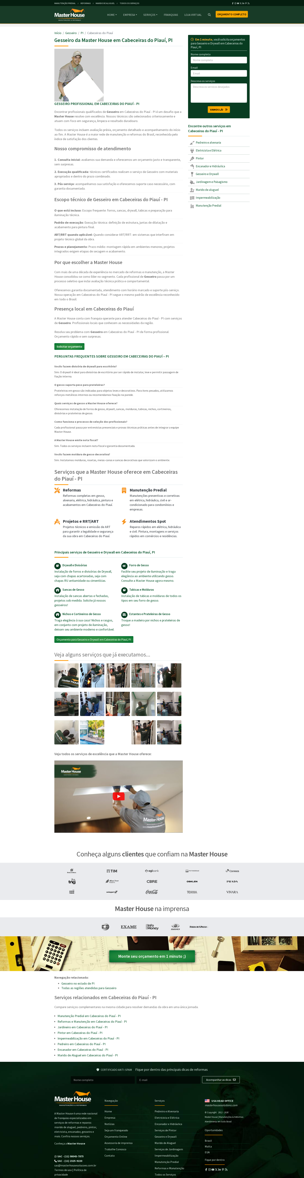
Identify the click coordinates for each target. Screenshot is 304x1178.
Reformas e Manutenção (169, 1168)
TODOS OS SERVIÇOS (129, 3)
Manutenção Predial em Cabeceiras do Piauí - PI (89, 1016)
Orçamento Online (115, 1136)
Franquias (171, 15)
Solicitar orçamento (69, 346)
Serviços (149, 15)
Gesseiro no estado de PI (77, 983)
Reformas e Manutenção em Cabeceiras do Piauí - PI (92, 1021)
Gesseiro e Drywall (207, 174)
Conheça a (69, 1143)
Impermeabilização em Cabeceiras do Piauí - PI (88, 1038)
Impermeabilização (207, 198)
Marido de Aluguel (165, 1143)
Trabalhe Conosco (115, 1149)
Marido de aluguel (207, 190)
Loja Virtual (193, 15)
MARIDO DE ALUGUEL (105, 3)
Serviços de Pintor (165, 1130)
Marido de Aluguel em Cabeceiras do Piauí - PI (88, 1055)
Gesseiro (71, 33)
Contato (109, 1155)
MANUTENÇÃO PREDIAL (65, 3)
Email (194, 67)
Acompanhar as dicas (219, 1079)
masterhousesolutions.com (221, 1105)
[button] (118, 797)
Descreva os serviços (203, 81)
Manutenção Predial (208, 205)
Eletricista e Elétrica (208, 150)
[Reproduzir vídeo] (119, 796)
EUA (207, 1152)
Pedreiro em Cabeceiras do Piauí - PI (82, 1044)
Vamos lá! (217, 109)
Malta (208, 1146)
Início (57, 33)
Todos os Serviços (165, 1174)
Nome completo (201, 54)
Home (111, 15)
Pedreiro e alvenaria (208, 142)
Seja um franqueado (116, 1130)
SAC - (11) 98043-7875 (70, 1156)
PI (82, 33)
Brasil (208, 1140)
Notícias (109, 1124)
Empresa (129, 15)
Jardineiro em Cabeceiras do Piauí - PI (82, 1027)
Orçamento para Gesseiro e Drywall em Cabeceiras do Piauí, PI (94, 639)
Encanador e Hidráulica (210, 166)
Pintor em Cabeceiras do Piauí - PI (80, 1033)
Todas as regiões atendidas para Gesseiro (88, 988)
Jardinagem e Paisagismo (211, 182)
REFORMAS (86, 3)
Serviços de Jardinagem (169, 1149)
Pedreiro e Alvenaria (167, 1111)
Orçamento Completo (231, 14)
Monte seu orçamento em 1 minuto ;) (152, 956)
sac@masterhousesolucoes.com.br (75, 1165)
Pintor (199, 158)
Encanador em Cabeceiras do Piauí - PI (83, 1050)
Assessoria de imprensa (118, 1143)
